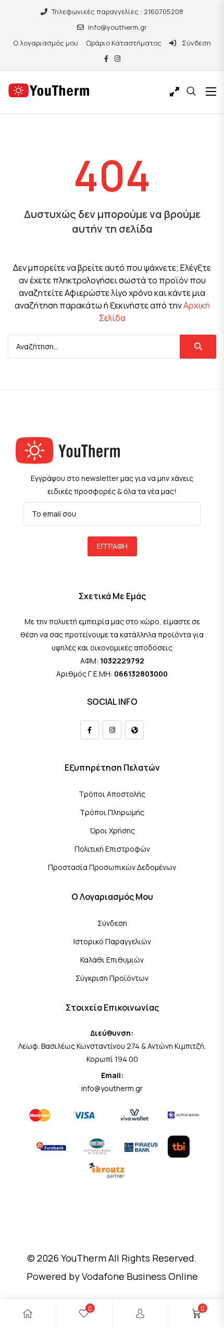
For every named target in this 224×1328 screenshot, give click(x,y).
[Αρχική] (28, 1313)
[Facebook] (89, 729)
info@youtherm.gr (117, 27)
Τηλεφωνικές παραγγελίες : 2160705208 (117, 11)
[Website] (134, 729)
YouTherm (83, 1258)
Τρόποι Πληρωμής (112, 812)
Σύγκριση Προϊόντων (112, 978)
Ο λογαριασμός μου (45, 43)
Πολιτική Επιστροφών (112, 849)
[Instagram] (112, 729)
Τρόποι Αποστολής (112, 794)
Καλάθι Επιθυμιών (112, 960)
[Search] (198, 347)
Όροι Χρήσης (112, 830)
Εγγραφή (112, 546)
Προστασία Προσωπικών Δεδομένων (112, 867)
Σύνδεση (195, 43)
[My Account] (140, 1313)
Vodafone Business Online (140, 1276)
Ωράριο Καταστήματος (123, 43)
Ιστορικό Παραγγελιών (112, 941)
